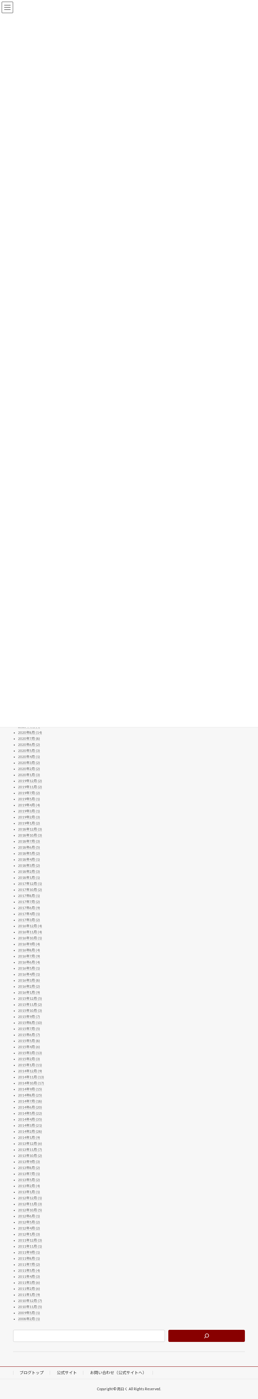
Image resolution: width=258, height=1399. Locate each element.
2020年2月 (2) (29, 769)
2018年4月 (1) (29, 860)
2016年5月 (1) (29, 968)
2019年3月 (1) (29, 811)
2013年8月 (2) (29, 1168)
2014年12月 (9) (30, 1071)
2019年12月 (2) (30, 781)
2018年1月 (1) (29, 878)
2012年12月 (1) (30, 1198)
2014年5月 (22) (30, 1114)
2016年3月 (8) (29, 981)
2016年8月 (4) (29, 950)
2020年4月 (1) (29, 757)
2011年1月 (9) (29, 1295)
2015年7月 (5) (29, 1029)
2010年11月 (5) (30, 1307)
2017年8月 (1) (29, 896)
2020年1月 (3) (29, 775)
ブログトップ (31, 1372)
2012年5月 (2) (29, 1222)
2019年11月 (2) (30, 787)
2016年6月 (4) (29, 962)
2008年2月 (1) (29, 1319)
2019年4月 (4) (29, 805)
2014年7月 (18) (30, 1101)
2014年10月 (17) (31, 1083)
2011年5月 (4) (29, 1271)
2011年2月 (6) (29, 1289)
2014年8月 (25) (30, 1095)
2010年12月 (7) (30, 1301)
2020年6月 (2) (29, 745)
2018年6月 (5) (29, 848)
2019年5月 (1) (29, 799)
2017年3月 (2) (29, 920)
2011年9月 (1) (29, 1253)
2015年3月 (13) (30, 1053)
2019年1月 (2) (29, 823)
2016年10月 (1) (30, 938)
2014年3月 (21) (30, 1126)
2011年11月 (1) (30, 1247)
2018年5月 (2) (29, 854)
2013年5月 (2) (29, 1180)
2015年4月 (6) (29, 1047)
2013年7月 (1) (29, 1174)
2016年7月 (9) (29, 956)
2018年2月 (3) (29, 872)
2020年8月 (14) (30, 733)
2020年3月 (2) (29, 763)
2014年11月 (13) (31, 1077)
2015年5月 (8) (29, 1041)
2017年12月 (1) (30, 884)
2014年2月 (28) (30, 1132)
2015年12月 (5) (30, 999)
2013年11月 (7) (30, 1150)
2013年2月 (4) (29, 1186)
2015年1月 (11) (30, 1065)
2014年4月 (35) (30, 1120)
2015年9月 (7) (29, 1017)
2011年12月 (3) (30, 1240)
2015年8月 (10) (30, 1023)
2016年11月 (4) (30, 932)
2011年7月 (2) (29, 1265)
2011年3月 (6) (29, 1283)
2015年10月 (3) (30, 1011)
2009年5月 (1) (29, 1313)
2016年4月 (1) (29, 975)
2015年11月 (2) (30, 1005)
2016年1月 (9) (29, 993)
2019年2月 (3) (29, 817)
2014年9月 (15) (30, 1089)
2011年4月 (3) (29, 1277)
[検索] (206, 1336)
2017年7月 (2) (29, 902)
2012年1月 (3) (29, 1234)
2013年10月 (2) (30, 1156)
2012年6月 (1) (29, 1216)
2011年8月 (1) (29, 1259)
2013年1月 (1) (29, 1192)
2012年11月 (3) (30, 1204)
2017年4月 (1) (29, 914)
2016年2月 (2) (29, 987)
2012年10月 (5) (30, 1210)
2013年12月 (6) (30, 1144)
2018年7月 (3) (29, 842)
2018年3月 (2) (29, 866)
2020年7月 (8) (29, 739)
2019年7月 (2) (29, 793)
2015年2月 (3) (29, 1059)
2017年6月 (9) (29, 908)
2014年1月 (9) (29, 1138)
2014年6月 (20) (30, 1107)
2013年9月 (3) (29, 1162)
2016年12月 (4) (30, 926)
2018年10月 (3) (30, 835)
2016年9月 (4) (29, 944)
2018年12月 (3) (30, 829)
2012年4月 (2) (29, 1228)
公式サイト (67, 1372)
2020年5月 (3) (29, 751)
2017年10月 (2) (30, 890)
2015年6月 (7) (29, 1035)
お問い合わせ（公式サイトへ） (118, 1372)
